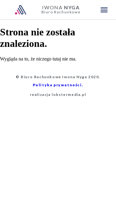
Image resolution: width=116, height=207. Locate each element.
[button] (104, 10)
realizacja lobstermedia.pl (58, 94)
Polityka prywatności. (58, 85)
